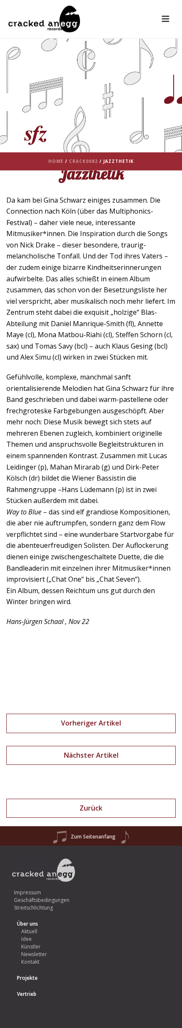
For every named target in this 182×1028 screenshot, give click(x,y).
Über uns (27, 923)
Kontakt (30, 961)
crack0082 (83, 161)
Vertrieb (26, 994)
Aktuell (29, 931)
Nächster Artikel (91, 755)
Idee (26, 939)
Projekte (27, 977)
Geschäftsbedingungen (41, 900)
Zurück (91, 808)
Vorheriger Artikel (91, 723)
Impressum (27, 892)
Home (55, 161)
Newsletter (34, 954)
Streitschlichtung (33, 907)
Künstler (31, 946)
